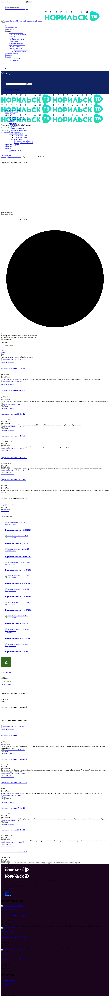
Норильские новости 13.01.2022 (17, 543)
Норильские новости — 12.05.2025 (14, 735)
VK (6, 894)
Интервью (8, 55)
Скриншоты (5, 511)
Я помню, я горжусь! (16, 43)
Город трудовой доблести (17, 34)
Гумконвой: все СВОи (16, 39)
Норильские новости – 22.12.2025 (18, 557)
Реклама (7, 983)
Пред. (3, 350)
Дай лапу (12, 36)
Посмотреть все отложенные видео (16, 9)
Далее (3, 352)
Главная (3, 157)
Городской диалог (11, 27)
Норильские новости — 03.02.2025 (18, 583)
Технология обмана (15, 48)
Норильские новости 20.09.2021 (13, 830)
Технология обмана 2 (21, 51)
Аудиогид (8, 57)
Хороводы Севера (15, 139)
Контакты (8, 981)
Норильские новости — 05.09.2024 (18, 597)
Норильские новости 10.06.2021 (17, 623)
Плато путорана (14, 58)
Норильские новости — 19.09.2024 (14, 436)
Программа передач (11, 53)
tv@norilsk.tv (13, 888)
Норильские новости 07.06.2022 (13, 390)
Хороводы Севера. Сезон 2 (23, 143)
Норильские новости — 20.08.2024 (14, 458)
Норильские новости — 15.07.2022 (18, 610)
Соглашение (9, 985)
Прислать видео (6, 155)
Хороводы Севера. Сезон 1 (23, 141)
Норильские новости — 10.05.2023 (18, 570)
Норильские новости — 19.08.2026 (14, 959)
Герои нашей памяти (16, 33)
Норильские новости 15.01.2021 (13, 808)
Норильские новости (12, 26)
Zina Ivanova (6, 672)
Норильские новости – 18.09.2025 (18, 530)
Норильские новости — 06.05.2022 (14, 759)
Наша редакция (10, 980)
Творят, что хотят (15, 46)
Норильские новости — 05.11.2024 (14, 783)
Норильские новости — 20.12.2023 (18, 638)
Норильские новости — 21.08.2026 (14, 915)
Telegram (8, 895)
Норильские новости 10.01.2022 (13, 414)
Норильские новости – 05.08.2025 (13, 368)
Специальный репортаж (17, 45)
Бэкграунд (12, 38)
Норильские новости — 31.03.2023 (14, 852)
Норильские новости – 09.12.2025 (13, 480)
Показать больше (6, 684)
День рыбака (13, 41)
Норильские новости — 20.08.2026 (14, 937)
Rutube (7, 892)
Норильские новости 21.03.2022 (17, 652)
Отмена (3, 334)
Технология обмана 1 (21, 50)
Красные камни (14, 60)
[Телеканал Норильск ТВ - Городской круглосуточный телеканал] (22, 21)
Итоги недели (9, 29)
